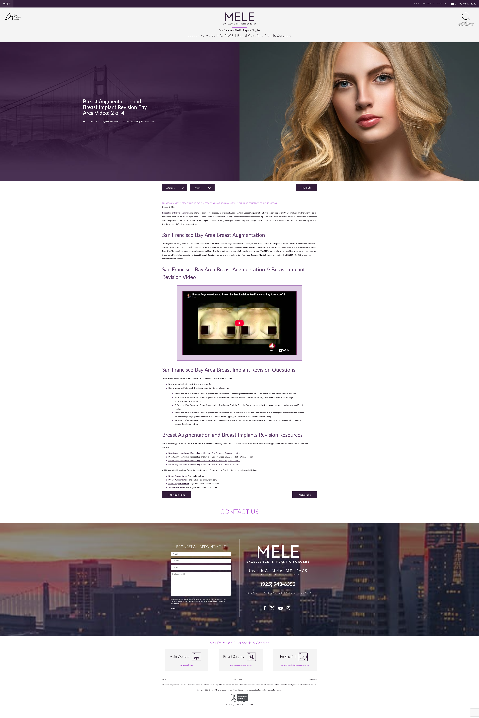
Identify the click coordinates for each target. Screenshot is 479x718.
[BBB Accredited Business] (239, 698)
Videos (273, 203)
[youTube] (282, 609)
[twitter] (273, 609)
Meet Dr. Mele (428, 3)
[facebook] (266, 609)
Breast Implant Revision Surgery (221, 203)
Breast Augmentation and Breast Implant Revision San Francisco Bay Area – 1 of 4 (204, 453)
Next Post (305, 494)
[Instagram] (290, 609)
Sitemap (240, 690)
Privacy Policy (232, 690)
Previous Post (176, 494)
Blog (93, 122)
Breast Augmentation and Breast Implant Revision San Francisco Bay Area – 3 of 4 (204, 461)
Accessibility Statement (274, 690)
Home (416, 3)
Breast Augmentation (193, 203)
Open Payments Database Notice (255, 690)
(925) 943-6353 (278, 584)
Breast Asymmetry (171, 203)
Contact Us (442, 3)
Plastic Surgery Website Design (236, 705)
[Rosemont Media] (251, 705)
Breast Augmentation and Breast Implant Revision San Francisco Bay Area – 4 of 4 (204, 465)
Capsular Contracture (250, 203)
